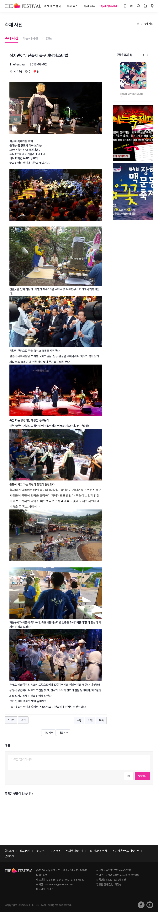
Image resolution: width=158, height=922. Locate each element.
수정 (79, 720)
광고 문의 (25, 850)
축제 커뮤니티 (108, 6)
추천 (23, 720)
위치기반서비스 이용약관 (125, 850)
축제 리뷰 (89, 6)
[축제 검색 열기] (138, 6)
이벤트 (47, 38)
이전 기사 (48, 732)
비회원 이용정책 (74, 850)
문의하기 (9, 856)
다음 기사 (63, 732)
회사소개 (9, 850)
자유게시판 (30, 38)
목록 (101, 720)
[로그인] (125, 6)
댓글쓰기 (142, 775)
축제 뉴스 (72, 6)
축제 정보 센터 (52, 6)
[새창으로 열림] (141, 904)
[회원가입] (132, 6)
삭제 (90, 720)
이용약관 (55, 850)
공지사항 (40, 850)
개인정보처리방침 (98, 850)
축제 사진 (11, 38)
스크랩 (11, 720)
